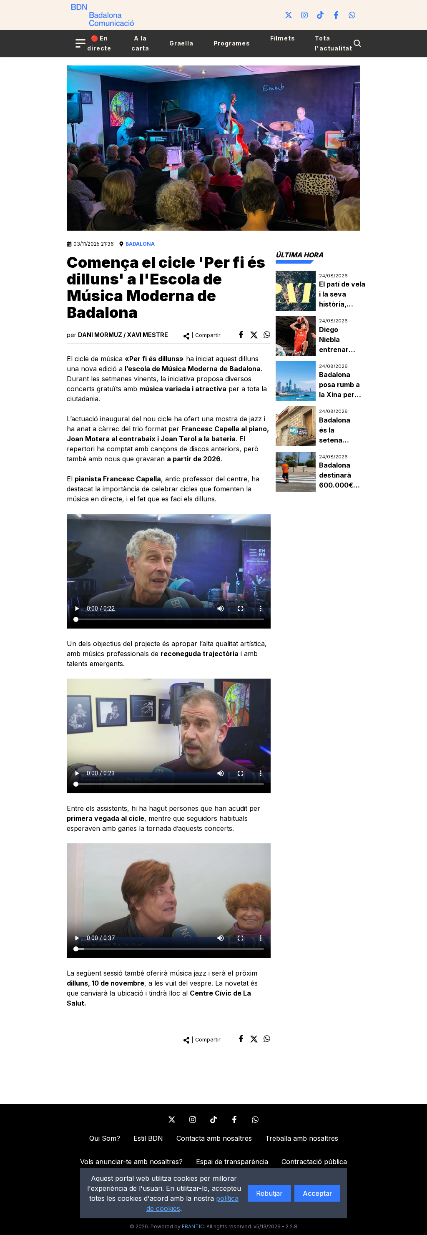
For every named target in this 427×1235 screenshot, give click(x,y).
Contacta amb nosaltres (214, 1138)
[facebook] (241, 334)
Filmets (282, 38)
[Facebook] (336, 15)
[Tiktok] (320, 15)
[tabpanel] (318, 381)
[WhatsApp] (352, 15)
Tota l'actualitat (333, 43)
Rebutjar (269, 1193)
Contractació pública (314, 1161)
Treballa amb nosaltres (301, 1138)
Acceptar (317, 1193)
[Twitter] (288, 15)
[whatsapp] (267, 334)
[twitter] (254, 335)
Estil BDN (148, 1138)
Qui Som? (104, 1138)
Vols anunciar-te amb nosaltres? (131, 1161)
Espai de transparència (232, 1161)
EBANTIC (193, 1226)
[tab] (299, 255)
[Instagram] (304, 15)
